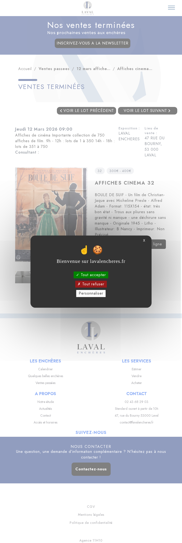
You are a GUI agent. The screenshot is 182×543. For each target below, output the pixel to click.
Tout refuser (92, 284)
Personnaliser (91, 293)
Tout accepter (92, 275)
